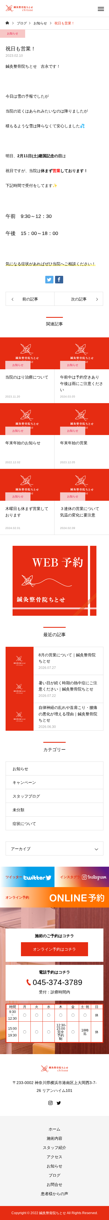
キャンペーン (24, 782)
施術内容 (54, 1138)
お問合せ (54, 1184)
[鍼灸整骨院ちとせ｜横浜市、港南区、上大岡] (19, 8)
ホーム (54, 1129)
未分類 (18, 810)
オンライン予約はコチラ (54, 949)
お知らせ (12, 33)
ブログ (54, 1175)
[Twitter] (58, 1103)
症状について (24, 823)
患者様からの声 (54, 1193)
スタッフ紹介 (54, 1147)
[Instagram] (50, 1103)
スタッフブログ (26, 796)
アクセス (54, 1157)
